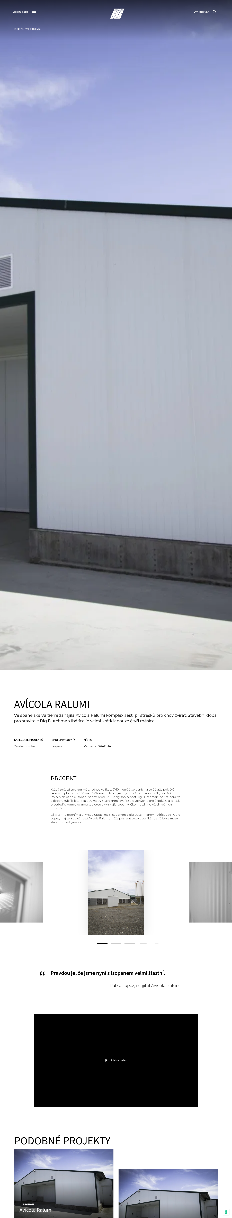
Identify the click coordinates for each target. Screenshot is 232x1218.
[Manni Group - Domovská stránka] (117, 14)
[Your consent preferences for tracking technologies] (226, 1212)
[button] (24, 12)
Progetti (18, 29)
